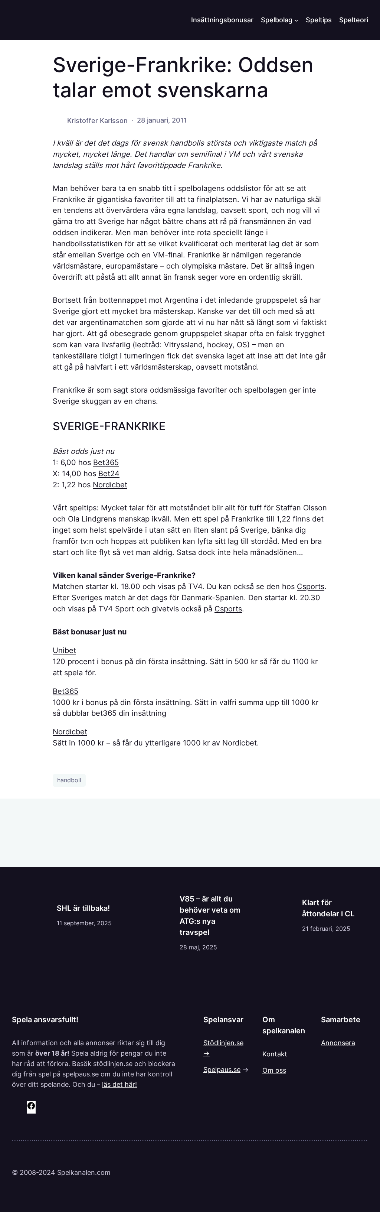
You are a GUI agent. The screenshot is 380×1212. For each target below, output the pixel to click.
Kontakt (274, 1054)
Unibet (64, 650)
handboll (69, 780)
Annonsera (338, 1043)
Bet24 (108, 473)
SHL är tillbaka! (83, 908)
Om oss (274, 1070)
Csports (310, 586)
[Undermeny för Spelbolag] (296, 20)
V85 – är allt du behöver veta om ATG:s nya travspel (210, 915)
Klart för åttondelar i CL (328, 908)
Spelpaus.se (221, 1069)
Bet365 (106, 462)
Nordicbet (110, 484)
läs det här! (119, 1084)
